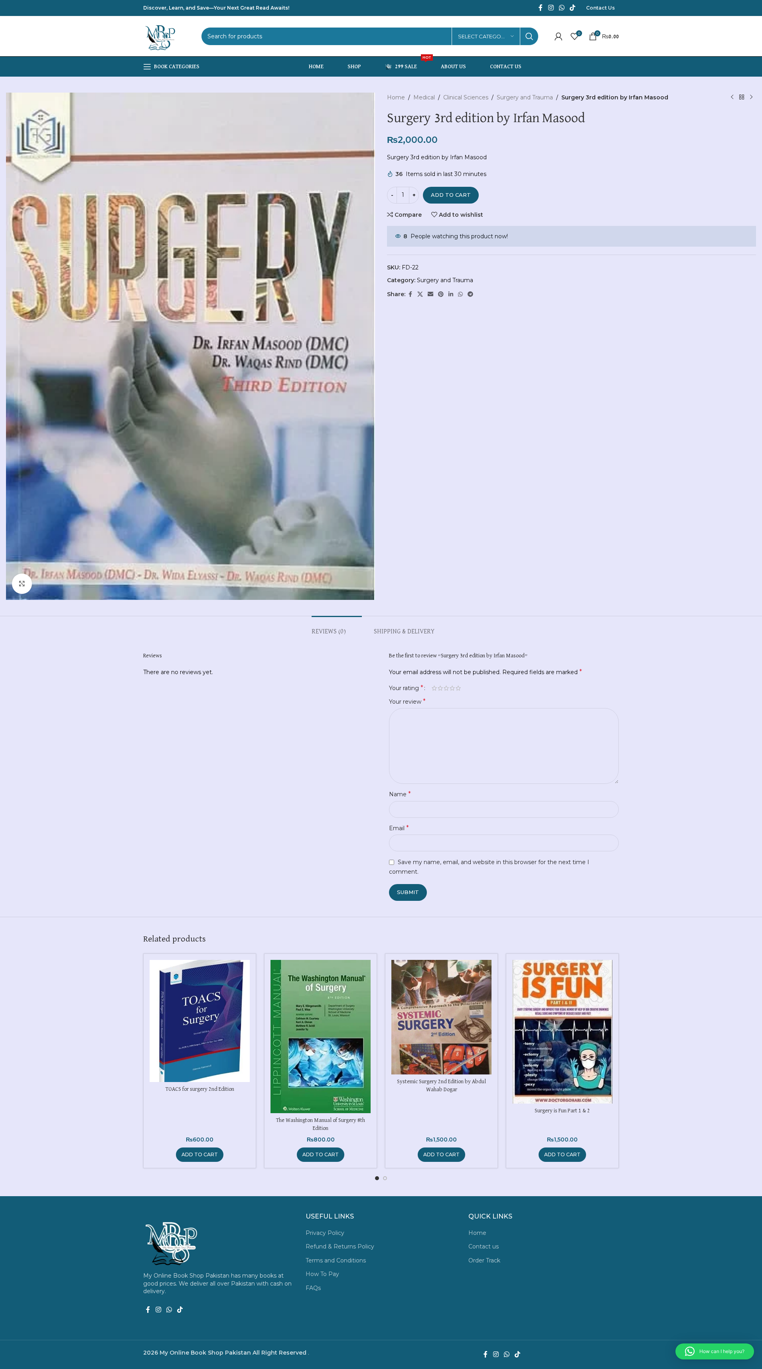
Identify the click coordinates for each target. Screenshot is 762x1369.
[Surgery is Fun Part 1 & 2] (562, 1032)
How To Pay (322, 1274)
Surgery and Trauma (525, 97)
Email (399, 828)
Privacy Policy (325, 1232)
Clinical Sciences (465, 97)
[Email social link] (430, 294)
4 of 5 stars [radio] (452, 688)
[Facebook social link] (540, 8)
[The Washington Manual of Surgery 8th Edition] (320, 1036)
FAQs (313, 1288)
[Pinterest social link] (441, 294)
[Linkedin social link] (451, 294)
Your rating (406, 688)
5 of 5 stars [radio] (458, 688)
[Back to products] (741, 97)
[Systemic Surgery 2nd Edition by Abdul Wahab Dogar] (441, 1017)
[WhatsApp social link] (561, 8)
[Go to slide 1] (377, 1178)
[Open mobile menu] (171, 67)
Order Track (484, 1260)
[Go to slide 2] (385, 1178)
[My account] (559, 36)
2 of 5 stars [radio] (440, 688)
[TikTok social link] (572, 8)
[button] (199, 1154)
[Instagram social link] (550, 8)
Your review (407, 701)
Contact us (483, 1246)
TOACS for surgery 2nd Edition (200, 1089)
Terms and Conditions (336, 1260)
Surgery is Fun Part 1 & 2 (562, 1111)
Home (396, 97)
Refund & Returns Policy (340, 1246)
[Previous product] (732, 97)
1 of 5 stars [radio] (434, 688)
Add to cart (451, 195)
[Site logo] (161, 36)
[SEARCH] (529, 36)
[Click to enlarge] (22, 583)
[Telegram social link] (470, 294)
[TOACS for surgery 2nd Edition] (200, 1021)
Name (400, 794)
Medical (424, 97)
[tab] (337, 628)
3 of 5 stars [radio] (446, 688)
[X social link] (420, 294)
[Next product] (751, 97)
